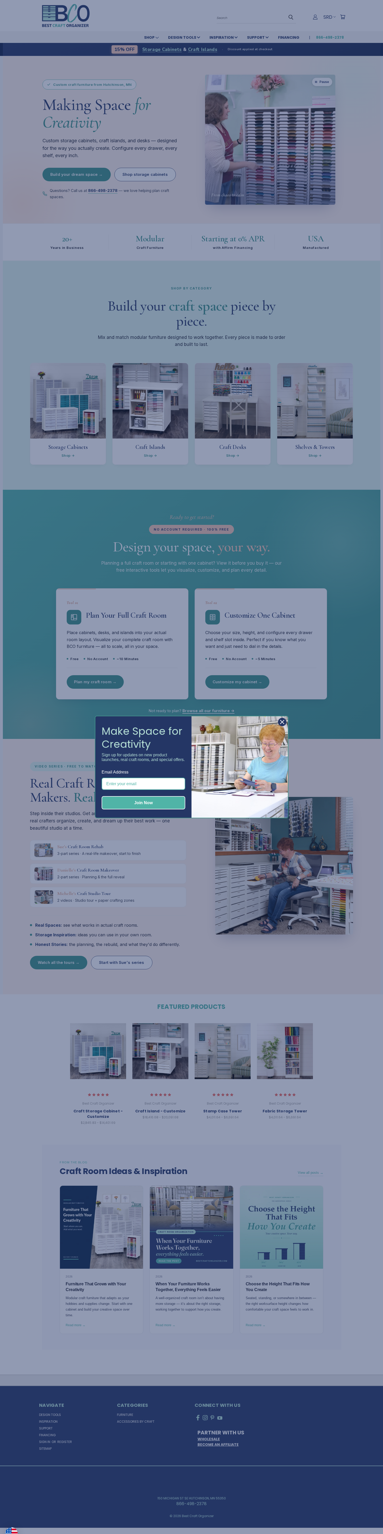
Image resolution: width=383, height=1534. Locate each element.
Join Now (143, 803)
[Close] (282, 722)
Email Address (115, 772)
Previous (368, 1517)
